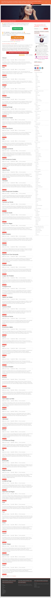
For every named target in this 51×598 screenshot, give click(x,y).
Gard (36, 195)
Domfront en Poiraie (7, 117)
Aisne (37, 143)
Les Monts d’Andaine (7, 366)
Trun (3, 512)
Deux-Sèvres (38, 178)
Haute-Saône (38, 95)
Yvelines (37, 160)
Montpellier (4, 590)
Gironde (37, 181)
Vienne (37, 188)
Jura (36, 96)
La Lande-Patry (6, 388)
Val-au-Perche (6, 170)
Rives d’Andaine (6, 234)
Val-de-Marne (38, 159)
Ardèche (37, 76)
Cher (36, 112)
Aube (3, 502)
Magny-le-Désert (6, 470)
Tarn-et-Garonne (38, 208)
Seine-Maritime (38, 169)
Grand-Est (36, 126)
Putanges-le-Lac (6, 286)
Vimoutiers (5, 180)
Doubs (37, 93)
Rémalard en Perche (7, 316)
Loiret (37, 119)
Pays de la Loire (37, 217)
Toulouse (3, 587)
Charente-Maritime (39, 174)
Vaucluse (37, 234)
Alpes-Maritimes (38, 229)
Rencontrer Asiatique (6, 69)
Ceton (3, 357)
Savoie (37, 89)
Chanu (4, 522)
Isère (36, 83)
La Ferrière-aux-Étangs (8, 440)
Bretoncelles (5, 460)
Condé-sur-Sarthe (7, 265)
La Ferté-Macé (6, 97)
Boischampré (5, 554)
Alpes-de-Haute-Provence (40, 227)
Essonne (37, 152)
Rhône (37, 87)
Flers (3, 67)
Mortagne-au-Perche (7, 148)
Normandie (12, 43)
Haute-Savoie (38, 82)
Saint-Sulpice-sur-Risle (8, 398)
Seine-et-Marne (38, 155)
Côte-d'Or (37, 92)
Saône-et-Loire (38, 99)
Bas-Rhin (37, 130)
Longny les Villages (7, 223)
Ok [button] (46, 2)
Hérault (37, 201)
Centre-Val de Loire (38, 111)
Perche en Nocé (6, 306)
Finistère (37, 106)
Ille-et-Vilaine (38, 108)
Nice (3, 588)
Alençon (4, 58)
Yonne (37, 102)
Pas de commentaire (22, 69)
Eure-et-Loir (38, 114)
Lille (2, 593)
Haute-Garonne (38, 198)
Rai (3, 450)
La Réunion (37, 214)
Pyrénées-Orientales (39, 205)
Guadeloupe (38, 211)
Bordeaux (3, 592)
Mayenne (37, 221)
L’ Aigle (4, 86)
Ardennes (37, 127)
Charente (37, 172)
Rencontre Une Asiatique (6, 43)
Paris (3, 584)
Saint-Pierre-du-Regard (8, 491)
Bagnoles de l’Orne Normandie (10, 254)
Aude (36, 192)
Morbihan (37, 109)
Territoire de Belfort (39, 100)
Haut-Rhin (37, 131)
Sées (3, 139)
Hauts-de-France (37, 142)
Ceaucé (4, 533)
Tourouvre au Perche (7, 202)
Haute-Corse (38, 124)
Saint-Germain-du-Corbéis (9, 159)
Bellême (4, 409)
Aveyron (37, 194)
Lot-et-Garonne (38, 185)
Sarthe (37, 223)
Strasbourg (4, 591)
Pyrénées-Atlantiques (39, 186)
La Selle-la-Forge (6, 481)
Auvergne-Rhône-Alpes (38, 72)
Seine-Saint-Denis (38, 156)
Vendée (37, 224)
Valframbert (5, 419)
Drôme (37, 79)
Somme (37, 149)
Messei (4, 336)
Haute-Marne (38, 133)
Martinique (37, 215)
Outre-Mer (36, 210)
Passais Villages (6, 544)
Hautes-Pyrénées (38, 199)
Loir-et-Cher (38, 118)
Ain (36, 73)
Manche (37, 166)
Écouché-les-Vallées (7, 327)
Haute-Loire (37, 80)
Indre (36, 115)
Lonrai (3, 565)
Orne (17, 69)
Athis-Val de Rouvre (7, 128)
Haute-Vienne (38, 182)
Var (36, 233)
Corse (36, 121)
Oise (36, 146)
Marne (37, 134)
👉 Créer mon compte (17, 37)
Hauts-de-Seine (38, 153)
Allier (36, 75)
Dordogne (37, 179)
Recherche (45, 28)
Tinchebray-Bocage (7, 107)
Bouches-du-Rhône (39, 230)
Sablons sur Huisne (7, 297)
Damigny (4, 245)
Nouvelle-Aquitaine (38, 171)
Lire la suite (4, 65)
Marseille (3, 585)
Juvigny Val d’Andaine (8, 276)
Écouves (4, 377)
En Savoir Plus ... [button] (30, 2)
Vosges (37, 140)
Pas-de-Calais (38, 147)
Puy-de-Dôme (38, 86)
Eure (36, 165)
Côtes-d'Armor (38, 105)
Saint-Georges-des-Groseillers (10, 191)
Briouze (4, 429)
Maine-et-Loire (38, 220)
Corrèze (37, 175)
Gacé (3, 346)
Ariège (37, 191)
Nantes (3, 589)
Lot (36, 202)
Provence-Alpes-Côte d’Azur (39, 226)
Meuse (37, 137)
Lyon (3, 586)
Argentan (4, 77)
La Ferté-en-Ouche (7, 212)
